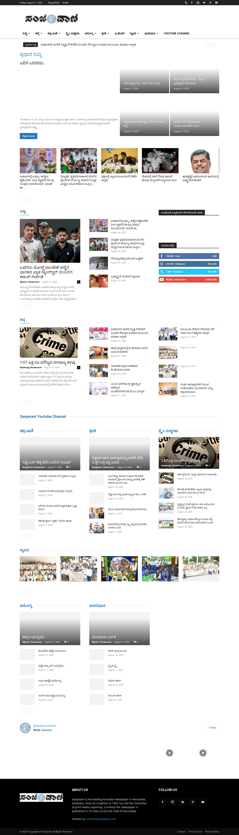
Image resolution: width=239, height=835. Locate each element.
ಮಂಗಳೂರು (67, 320)
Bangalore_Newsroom (33, 467)
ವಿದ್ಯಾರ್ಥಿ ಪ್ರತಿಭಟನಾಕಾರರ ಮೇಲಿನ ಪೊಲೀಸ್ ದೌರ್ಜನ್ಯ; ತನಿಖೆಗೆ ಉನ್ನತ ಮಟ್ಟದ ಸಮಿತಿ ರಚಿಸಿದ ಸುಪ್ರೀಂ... (78, 180)
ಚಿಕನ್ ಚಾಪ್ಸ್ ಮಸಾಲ (117, 651)
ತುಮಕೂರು (146, 320)
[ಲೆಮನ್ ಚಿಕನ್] (96, 684)
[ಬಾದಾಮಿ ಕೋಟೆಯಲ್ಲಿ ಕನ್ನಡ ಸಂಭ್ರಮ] (27, 494)
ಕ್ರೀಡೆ (104, 33)
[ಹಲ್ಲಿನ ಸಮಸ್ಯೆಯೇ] (50, 628)
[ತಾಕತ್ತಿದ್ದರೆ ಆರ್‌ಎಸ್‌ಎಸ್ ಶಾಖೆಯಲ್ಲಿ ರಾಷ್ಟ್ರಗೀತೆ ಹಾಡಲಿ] (201, 160)
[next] (213, 44)
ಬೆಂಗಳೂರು (52, 320)
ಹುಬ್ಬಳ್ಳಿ (80, 320)
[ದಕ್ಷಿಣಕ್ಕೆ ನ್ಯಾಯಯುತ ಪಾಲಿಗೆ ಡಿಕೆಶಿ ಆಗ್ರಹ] (119, 160)
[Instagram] (198, 2)
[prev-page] (22, 198)
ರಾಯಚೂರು (117, 320)
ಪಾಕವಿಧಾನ (150, 33)
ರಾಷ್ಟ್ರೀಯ (120, 211)
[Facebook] (192, 2)
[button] (186, 2)
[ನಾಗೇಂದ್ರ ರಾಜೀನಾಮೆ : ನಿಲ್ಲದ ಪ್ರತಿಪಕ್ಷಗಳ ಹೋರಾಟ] (194, 72)
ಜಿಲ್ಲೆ (37, 33)
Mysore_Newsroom (29, 281)
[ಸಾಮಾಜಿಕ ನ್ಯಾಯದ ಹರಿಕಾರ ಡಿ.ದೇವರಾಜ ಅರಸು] (98, 370)
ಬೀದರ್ (199, 320)
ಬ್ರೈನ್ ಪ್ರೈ (112, 666)
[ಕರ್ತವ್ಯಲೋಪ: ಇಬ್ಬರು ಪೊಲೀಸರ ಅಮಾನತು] (166, 478)
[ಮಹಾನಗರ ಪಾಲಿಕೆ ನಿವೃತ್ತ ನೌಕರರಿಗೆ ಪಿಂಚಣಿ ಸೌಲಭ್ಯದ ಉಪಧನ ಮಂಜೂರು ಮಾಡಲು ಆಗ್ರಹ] (98, 333)
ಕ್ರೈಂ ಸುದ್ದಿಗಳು (73, 33)
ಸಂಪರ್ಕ (65, 2)
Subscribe (211, 279)
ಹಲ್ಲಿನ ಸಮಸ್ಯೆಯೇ (33, 637)
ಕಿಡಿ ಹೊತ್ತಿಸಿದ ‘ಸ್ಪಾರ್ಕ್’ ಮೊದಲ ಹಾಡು (55, 520)
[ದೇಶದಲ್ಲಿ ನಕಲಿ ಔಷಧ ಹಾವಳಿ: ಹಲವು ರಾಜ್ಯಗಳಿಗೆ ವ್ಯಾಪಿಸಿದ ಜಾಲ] (160, 160)
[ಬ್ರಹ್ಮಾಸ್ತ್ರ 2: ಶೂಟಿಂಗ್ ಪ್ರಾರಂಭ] (98, 281)
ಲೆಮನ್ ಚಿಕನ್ (114, 681)
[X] (210, 2)
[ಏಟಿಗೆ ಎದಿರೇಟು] (69, 90)
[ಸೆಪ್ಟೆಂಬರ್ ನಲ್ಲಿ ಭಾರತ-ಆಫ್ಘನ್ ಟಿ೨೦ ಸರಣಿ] (96, 498)
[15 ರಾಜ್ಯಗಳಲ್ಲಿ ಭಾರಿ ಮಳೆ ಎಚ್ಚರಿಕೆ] (98, 263)
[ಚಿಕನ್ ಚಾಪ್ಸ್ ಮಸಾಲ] (96, 655)
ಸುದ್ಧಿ (24, 33)
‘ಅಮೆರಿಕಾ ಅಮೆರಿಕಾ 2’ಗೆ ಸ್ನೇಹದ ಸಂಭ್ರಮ (57, 476)
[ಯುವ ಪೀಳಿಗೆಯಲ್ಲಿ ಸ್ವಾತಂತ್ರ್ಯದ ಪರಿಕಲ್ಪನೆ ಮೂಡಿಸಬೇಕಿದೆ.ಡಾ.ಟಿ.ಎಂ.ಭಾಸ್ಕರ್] (98, 388)
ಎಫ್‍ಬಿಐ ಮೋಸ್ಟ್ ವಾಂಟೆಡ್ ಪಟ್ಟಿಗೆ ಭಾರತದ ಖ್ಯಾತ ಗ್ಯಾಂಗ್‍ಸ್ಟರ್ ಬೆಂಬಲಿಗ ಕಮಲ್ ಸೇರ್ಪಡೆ (46, 272)
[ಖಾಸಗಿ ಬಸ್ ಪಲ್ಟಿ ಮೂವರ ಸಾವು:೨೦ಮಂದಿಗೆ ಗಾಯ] (194, 115)
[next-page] (28, 198)
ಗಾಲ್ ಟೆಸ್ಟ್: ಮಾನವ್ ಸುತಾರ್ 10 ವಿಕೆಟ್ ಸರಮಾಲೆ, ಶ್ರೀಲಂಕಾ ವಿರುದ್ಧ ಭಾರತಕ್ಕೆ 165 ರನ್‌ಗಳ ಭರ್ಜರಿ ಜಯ (126, 479)
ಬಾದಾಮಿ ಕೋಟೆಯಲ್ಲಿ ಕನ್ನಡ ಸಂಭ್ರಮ (55, 491)
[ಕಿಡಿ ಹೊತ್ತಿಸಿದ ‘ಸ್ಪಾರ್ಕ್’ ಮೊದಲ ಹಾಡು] (27, 524)
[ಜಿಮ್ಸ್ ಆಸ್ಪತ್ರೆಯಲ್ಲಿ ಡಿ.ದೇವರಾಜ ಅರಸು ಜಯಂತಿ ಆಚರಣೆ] (98, 352)
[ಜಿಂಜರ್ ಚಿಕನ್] (96, 699)
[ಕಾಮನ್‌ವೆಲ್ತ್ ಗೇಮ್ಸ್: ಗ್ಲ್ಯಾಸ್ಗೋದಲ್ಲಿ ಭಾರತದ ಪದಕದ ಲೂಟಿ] (96, 527)
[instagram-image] (36, 752)
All (91, 211)
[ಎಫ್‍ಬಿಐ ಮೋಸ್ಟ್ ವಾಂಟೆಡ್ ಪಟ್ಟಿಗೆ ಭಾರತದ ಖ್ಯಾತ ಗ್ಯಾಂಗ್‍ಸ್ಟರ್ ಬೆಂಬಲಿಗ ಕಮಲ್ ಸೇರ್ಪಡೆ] (50, 241)
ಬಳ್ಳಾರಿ (104, 320)
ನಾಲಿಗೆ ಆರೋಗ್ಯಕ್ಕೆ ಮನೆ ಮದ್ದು (51, 695)
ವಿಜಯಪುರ (173, 320)
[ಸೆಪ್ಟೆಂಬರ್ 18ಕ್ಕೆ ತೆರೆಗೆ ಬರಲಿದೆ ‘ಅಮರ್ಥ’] (50, 453)
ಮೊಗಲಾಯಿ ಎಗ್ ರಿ (104, 638)
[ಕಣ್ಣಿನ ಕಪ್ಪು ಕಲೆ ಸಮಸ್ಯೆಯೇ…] (27, 669)
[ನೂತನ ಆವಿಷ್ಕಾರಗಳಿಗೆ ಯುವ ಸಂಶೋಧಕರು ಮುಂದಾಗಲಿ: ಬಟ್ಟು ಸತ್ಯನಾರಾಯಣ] (168, 389)
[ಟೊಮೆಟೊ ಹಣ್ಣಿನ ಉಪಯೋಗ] (27, 654)
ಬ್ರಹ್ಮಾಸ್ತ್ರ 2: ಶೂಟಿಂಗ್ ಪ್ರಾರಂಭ (125, 276)
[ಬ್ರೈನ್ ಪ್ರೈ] (96, 670)
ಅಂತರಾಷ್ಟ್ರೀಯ (104, 211)
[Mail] (204, 2)
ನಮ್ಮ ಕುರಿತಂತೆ (53, 2)
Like (214, 256)
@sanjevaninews (44, 725)
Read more (29, 136)
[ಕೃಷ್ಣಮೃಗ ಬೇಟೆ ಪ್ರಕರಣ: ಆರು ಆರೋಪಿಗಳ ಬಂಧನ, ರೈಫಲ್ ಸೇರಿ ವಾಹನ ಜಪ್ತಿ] (166, 507)
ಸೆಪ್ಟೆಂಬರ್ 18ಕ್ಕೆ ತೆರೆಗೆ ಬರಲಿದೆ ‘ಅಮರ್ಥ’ (47, 462)
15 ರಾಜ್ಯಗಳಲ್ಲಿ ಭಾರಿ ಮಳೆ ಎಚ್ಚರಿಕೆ (127, 258)
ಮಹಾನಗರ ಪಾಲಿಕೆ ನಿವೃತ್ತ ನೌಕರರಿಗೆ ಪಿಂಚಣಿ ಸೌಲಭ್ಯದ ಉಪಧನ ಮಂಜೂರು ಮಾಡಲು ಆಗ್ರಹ (129, 333)
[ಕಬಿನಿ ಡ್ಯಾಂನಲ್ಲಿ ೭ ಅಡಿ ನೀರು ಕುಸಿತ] (144, 72)
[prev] (207, 44)
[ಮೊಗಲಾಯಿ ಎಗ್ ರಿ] (119, 629)
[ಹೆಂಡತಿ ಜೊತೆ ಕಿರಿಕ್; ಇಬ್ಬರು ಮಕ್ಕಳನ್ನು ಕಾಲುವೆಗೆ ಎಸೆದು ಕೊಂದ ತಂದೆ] (166, 493)
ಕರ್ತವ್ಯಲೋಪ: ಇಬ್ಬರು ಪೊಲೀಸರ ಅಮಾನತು (197, 474)
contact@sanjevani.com (101, 819)
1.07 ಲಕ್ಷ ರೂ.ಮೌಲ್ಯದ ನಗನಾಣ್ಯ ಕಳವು (48, 362)
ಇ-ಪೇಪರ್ (120, 33)
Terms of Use (195, 831)
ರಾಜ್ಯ (131, 211)
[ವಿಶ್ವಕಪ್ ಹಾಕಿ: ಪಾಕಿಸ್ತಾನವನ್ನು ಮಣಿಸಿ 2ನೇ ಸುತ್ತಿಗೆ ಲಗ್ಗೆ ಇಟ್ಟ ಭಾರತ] (119, 453)
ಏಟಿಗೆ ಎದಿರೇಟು (32, 63)
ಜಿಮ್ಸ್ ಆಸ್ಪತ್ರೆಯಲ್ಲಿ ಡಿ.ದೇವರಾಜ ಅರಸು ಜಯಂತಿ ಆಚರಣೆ (73, 44)
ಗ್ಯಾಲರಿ (133, 33)
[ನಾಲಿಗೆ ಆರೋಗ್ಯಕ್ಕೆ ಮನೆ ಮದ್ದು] (27, 699)
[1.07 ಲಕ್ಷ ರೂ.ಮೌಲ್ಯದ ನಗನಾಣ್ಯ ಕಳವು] (50, 342)
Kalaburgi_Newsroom (31, 367)
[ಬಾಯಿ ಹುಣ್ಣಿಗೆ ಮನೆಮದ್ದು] (27, 684)
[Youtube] (216, 2)
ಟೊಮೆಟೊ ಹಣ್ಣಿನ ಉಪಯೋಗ (52, 650)
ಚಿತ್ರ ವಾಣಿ (53, 33)
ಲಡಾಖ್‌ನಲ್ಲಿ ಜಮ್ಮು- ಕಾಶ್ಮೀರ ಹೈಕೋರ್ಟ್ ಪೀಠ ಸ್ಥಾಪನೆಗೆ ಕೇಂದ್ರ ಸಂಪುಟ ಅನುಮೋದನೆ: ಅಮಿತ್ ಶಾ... (129, 224)
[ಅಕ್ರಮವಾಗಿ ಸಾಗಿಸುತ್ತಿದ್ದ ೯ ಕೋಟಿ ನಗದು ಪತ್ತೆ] (144, 115)
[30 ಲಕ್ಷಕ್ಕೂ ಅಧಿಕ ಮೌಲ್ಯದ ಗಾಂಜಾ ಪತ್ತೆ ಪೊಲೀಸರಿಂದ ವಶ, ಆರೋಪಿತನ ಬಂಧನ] (166, 522)
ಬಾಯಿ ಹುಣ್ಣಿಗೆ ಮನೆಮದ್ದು (49, 680)
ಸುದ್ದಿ (22, 211)
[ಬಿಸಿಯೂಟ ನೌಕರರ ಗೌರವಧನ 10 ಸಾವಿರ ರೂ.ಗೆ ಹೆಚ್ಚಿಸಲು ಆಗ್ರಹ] (168, 333)
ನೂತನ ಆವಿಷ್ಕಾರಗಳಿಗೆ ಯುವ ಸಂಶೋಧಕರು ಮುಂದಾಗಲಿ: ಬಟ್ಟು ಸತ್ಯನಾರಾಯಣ (196, 388)
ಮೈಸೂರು (132, 320)
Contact (181, 831)
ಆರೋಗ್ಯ (89, 33)
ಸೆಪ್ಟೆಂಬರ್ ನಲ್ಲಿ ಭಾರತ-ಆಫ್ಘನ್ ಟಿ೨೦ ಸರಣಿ (127, 494)
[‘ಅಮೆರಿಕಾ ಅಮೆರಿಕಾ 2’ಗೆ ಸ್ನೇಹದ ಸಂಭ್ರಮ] (27, 479)
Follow (212, 263)
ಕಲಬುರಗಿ (92, 320)
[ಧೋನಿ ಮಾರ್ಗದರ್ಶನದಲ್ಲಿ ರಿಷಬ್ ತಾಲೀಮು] (96, 512)
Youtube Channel (177, 33)
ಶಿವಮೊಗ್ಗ (159, 320)
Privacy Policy (212, 831)
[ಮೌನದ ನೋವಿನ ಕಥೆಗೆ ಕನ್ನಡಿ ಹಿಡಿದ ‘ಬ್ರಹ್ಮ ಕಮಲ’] (27, 509)
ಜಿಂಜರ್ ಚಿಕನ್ (114, 696)
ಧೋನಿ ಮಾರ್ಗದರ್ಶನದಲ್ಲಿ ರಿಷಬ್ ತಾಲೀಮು (127, 509)
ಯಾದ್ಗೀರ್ (187, 320)
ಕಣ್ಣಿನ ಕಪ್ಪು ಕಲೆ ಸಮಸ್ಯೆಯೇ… (51, 665)
